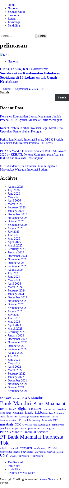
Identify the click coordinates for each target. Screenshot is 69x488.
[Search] (1, 32)
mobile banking (32, 420)
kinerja (29, 412)
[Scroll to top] (1, 486)
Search (4, 92)
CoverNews (47, 479)
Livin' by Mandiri (8, 420)
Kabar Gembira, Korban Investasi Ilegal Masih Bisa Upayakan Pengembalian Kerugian (31, 129)
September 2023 (17, 307)
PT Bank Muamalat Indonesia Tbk (31, 440)
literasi (55, 417)
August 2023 (15, 311)
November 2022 (17, 342)
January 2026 (16, 210)
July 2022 (14, 356)
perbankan (20, 428)
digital (22, 408)
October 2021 (16, 387)
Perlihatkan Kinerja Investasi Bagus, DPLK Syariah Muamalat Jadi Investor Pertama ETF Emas (31, 141)
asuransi (16, 398)
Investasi (61, 408)
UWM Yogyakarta (19, 455)
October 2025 (16, 221)
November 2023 (17, 300)
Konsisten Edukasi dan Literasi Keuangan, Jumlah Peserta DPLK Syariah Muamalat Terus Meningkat (31, 118)
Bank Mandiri (15, 403)
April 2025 (14, 242)
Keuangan (18, 412)
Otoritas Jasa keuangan (36, 424)
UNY (4, 455)
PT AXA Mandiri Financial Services (24, 432)
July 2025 (14, 231)
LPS (19, 420)
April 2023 (14, 325)
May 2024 (14, 280)
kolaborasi (41, 412)
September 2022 (17, 349)
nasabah (6, 424)
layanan (12, 416)
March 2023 (15, 328)
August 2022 (15, 352)
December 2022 (17, 339)
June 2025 (14, 235)
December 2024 (17, 255)
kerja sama (5, 412)
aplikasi (5, 398)
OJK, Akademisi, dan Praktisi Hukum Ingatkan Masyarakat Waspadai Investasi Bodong (28, 167)
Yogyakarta (37, 455)
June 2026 (14, 193)
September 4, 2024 (27, 89)
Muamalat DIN (50, 420)
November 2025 (17, 217)
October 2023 (16, 304)
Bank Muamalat (49, 403)
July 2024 (14, 273)
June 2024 (14, 276)
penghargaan (7, 428)
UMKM (51, 448)
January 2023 (16, 335)
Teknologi (14, 22)
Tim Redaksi (15, 462)
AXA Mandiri (33, 398)
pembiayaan (58, 424)
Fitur (45, 409)
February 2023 (16, 332)
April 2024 (14, 283)
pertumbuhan (36, 428)
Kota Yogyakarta (56, 413)
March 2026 (15, 204)
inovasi (52, 409)
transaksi (26, 448)
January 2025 (16, 252)
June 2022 (14, 359)
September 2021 (17, 390)
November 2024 (17, 259)
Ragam (12, 18)
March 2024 (15, 287)
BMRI (3, 408)
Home (11, 4)
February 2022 (16, 373)
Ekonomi (13, 15)
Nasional (13, 8)
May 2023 (14, 321)
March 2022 (15, 370)
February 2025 (16, 249)
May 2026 (14, 197)
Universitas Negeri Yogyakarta (16, 451)
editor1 (7, 89)
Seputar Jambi (16, 11)
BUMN (12, 408)
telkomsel (13, 448)
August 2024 (15, 269)
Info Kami (14, 465)
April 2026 (14, 200)
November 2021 (17, 384)
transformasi (39, 448)
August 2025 (15, 228)
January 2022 (16, 377)
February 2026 (16, 207)
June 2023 (14, 318)
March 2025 (15, 245)
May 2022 (14, 363)
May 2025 (14, 238)
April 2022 (14, 366)
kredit (2, 416)
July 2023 (14, 314)
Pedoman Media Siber (21, 472)
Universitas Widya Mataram (49, 451)
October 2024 (16, 262)
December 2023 (17, 297)
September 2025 (17, 224)
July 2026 (14, 190)
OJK (18, 424)
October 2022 (16, 345)
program (50, 428)
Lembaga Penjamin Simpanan (34, 416)
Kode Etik (14, 469)
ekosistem (35, 408)
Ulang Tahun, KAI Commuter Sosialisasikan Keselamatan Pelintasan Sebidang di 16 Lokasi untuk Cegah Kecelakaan (30, 75)
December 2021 (17, 380)
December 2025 (17, 214)
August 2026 (15, 186)
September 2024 (17, 266)
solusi (3, 448)
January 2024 (16, 294)
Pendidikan (14, 25)
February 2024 (16, 290)
